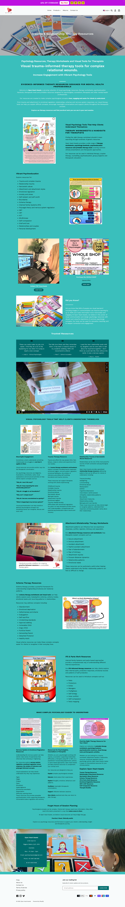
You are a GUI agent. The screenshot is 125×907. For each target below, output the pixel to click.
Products (56, 10)
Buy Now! (64, 3)
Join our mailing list (69, 880)
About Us (19, 882)
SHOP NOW (38, 290)
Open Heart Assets (26, 901)
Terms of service (21, 887)
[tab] (61, 52)
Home (49, 10)
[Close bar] (124, 1)
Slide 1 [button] (61, 52)
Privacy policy (20, 890)
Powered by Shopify (38, 901)
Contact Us (74, 10)
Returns (65, 10)
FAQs (18, 880)
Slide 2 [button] (63, 52)
